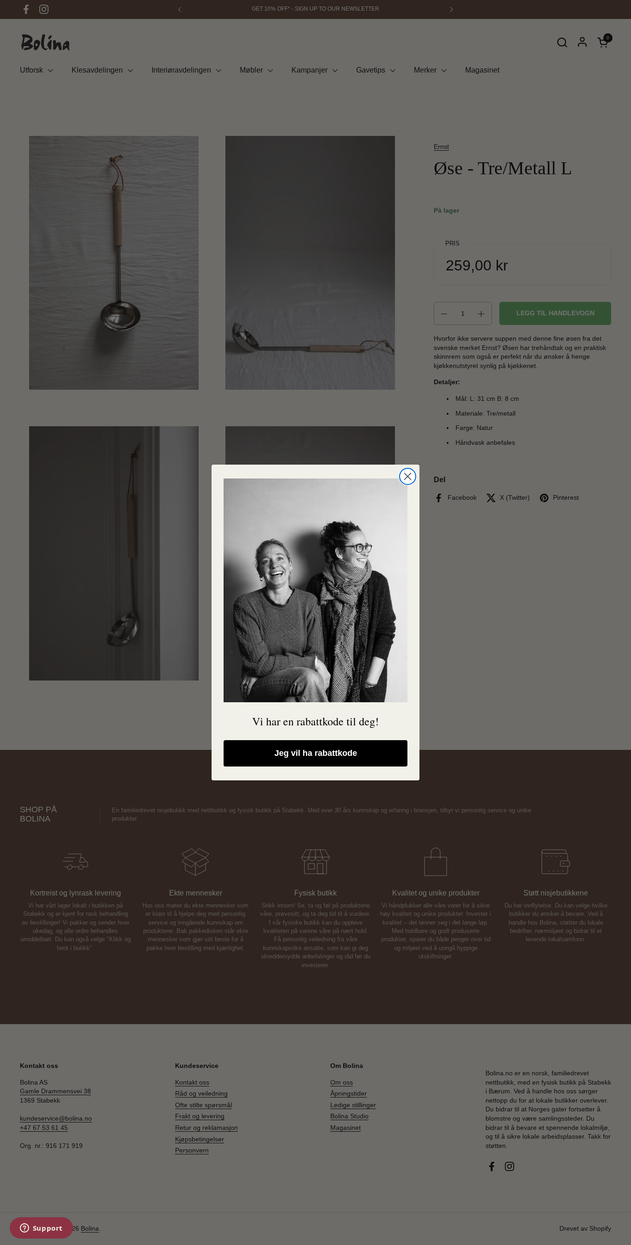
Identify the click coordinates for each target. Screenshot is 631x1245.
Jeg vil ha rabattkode (315, 753)
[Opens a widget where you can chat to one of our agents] (41, 1228)
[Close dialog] (408, 476)
